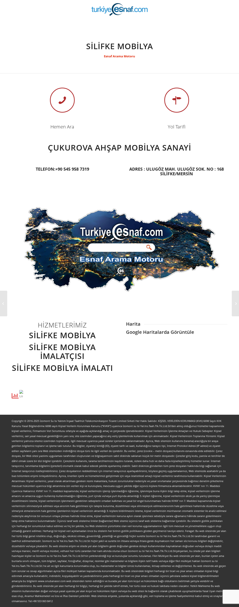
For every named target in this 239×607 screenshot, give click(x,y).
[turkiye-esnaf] (120, 9)
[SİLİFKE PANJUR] (3, 303)
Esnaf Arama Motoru (119, 56)
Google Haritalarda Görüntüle (160, 332)
